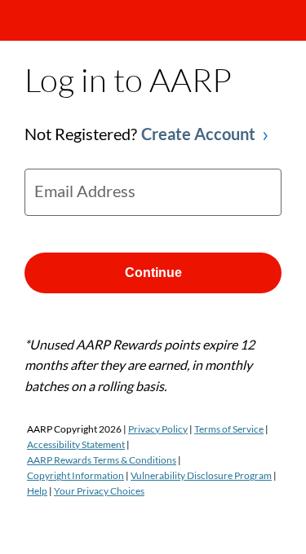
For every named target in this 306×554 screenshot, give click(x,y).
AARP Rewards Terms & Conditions (101, 460)
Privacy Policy (158, 429)
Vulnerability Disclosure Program (201, 475)
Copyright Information (75, 475)
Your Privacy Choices (99, 491)
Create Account (198, 133)
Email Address (84, 190)
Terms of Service (229, 429)
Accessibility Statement (76, 444)
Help (37, 491)
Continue (153, 272)
